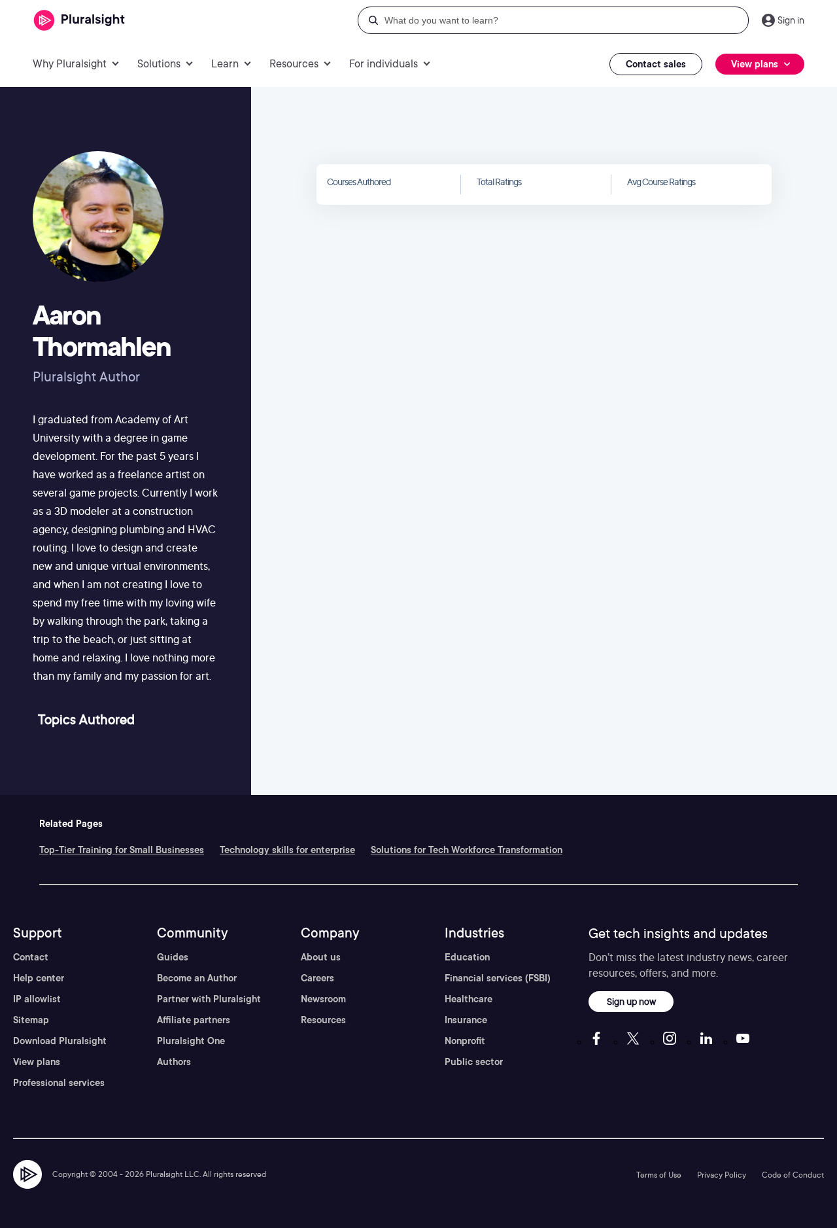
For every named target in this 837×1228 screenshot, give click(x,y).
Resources (323, 1020)
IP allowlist (37, 999)
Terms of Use (658, 1174)
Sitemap (31, 1020)
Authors (174, 1062)
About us (321, 957)
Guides (172, 957)
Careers (317, 978)
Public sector (474, 1062)
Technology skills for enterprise (287, 850)
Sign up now (631, 1001)
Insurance (466, 1020)
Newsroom (323, 999)
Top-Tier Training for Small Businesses (121, 850)
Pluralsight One (191, 1041)
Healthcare (468, 999)
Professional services (59, 1083)
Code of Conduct (793, 1174)
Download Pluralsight (60, 1041)
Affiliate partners (193, 1020)
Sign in (790, 20)
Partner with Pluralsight (209, 999)
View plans (36, 1062)
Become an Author (197, 978)
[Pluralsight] (79, 20)
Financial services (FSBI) (498, 978)
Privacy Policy (721, 1174)
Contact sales (656, 64)
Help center (38, 978)
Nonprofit (465, 1041)
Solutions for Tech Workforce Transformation (466, 850)
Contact (30, 957)
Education (467, 957)
